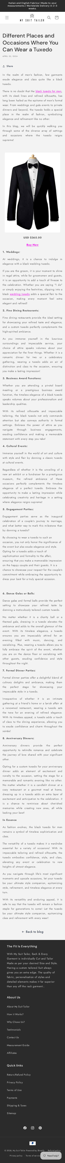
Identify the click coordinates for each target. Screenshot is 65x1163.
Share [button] (10, 66)
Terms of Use (14, 1090)
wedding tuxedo (20, 294)
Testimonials (14, 1029)
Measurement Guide (18, 1045)
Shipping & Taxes (17, 1105)
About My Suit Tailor (18, 1006)
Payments (12, 1097)
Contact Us (13, 1037)
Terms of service (33, 1155)
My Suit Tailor (19, 1150)
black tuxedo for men (49, 91)
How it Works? (15, 1014)
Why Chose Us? (16, 1022)
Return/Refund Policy (19, 1074)
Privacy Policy (15, 1082)
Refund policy (54, 1150)
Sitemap (11, 1113)
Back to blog (34, 932)
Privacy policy (16, 1155)
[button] (7, 17)
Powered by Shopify (35, 1150)
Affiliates (12, 1053)
